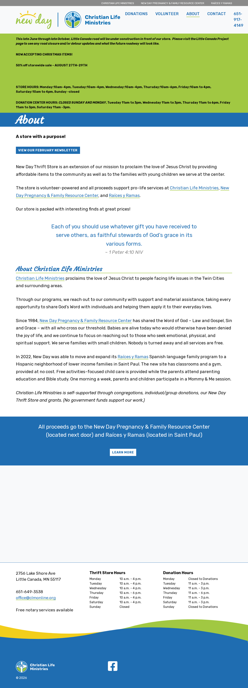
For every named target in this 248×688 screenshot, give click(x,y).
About (193, 13)
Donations (136, 13)
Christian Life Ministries (117, 3)
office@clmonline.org (36, 597)
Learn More (123, 452)
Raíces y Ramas (221, 3)
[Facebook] (112, 669)
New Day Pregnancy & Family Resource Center (172, 3)
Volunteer (167, 13)
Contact (216, 13)
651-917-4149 (238, 19)
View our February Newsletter (48, 150)
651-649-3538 (29, 591)
